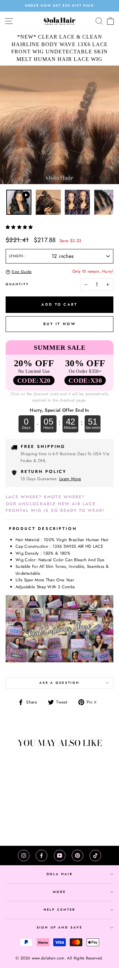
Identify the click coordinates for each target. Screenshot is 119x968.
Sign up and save (60, 927)
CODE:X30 (85, 380)
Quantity (17, 284)
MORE (59, 892)
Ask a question (59, 682)
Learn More (70, 479)
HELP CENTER (60, 909)
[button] (20, 227)
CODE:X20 (34, 380)
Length (16, 256)
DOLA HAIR (60, 874)
